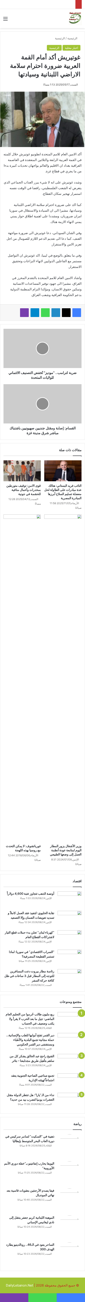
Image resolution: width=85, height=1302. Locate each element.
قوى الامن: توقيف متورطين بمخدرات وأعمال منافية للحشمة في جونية (23, 490)
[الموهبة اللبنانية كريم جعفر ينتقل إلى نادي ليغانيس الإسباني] (70, 1227)
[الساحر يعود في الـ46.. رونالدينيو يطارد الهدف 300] (70, 1254)
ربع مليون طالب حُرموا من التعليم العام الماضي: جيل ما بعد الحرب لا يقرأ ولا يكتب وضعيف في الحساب (30, 1018)
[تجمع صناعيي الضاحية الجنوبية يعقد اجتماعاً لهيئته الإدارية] (70, 1081)
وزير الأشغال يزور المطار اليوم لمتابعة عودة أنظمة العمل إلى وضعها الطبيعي (66, 850)
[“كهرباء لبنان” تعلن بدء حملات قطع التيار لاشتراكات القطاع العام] (70, 938)
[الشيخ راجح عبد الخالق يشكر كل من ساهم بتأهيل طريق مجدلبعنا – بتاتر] (70, 1062)
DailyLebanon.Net (19, 1285)
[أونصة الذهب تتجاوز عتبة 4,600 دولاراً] (70, 899)
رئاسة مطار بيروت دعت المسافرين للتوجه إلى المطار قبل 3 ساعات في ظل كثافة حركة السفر (29, 975)
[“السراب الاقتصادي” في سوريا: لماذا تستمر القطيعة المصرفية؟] (70, 958)
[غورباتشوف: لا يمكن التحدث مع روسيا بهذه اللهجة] (22, 678)
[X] (66, 312)
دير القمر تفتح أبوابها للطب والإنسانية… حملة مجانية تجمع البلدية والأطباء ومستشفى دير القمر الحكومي (30, 1039)
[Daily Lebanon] (75, 18)
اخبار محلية (71, 48)
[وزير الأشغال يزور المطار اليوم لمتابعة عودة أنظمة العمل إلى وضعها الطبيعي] (63, 678)
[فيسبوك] (76, 312)
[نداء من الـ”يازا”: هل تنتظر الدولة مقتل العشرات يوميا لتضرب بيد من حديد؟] (70, 1101)
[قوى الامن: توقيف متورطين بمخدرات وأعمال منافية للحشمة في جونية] (22, 470)
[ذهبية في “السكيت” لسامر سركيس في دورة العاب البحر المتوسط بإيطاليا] (70, 1146)
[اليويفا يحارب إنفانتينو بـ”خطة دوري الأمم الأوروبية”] (70, 1173)
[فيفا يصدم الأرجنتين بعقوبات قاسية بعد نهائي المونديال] (70, 1200)
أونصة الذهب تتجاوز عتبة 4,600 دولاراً (30, 893)
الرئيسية (72, 38)
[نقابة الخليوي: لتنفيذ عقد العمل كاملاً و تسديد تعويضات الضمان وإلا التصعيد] (70, 919)
